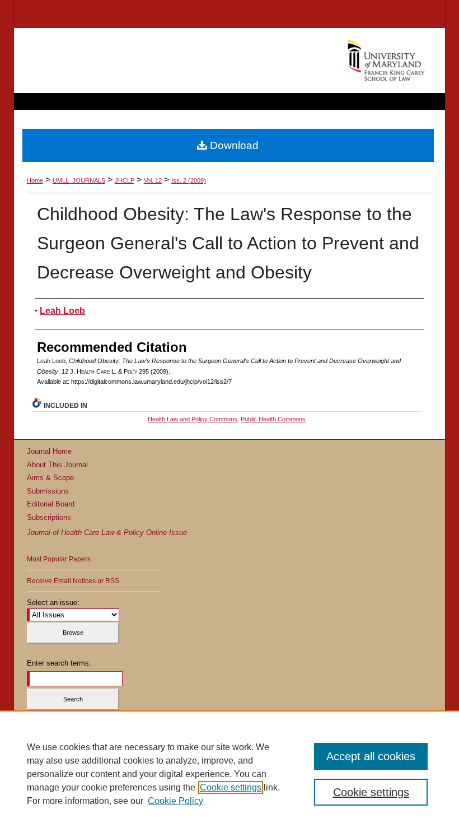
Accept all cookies (370, 756)
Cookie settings (230, 787)
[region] (229, 773)
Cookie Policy (175, 801)
